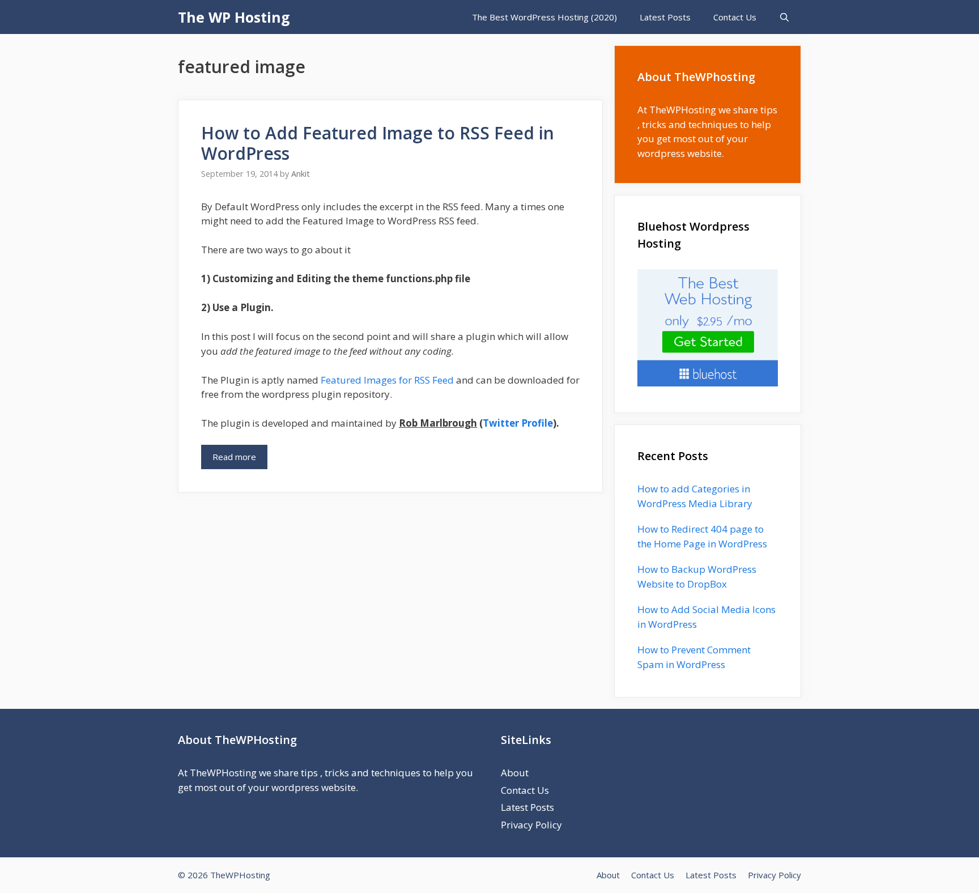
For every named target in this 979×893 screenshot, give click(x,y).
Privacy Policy (531, 824)
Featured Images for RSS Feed (387, 379)
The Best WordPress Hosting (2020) (544, 17)
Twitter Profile (518, 423)
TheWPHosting (682, 109)
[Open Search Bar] (784, 17)
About (515, 772)
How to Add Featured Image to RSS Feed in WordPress (377, 143)
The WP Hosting (234, 17)
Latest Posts (665, 17)
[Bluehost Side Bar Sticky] (707, 382)
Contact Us (734, 17)
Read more (234, 456)
